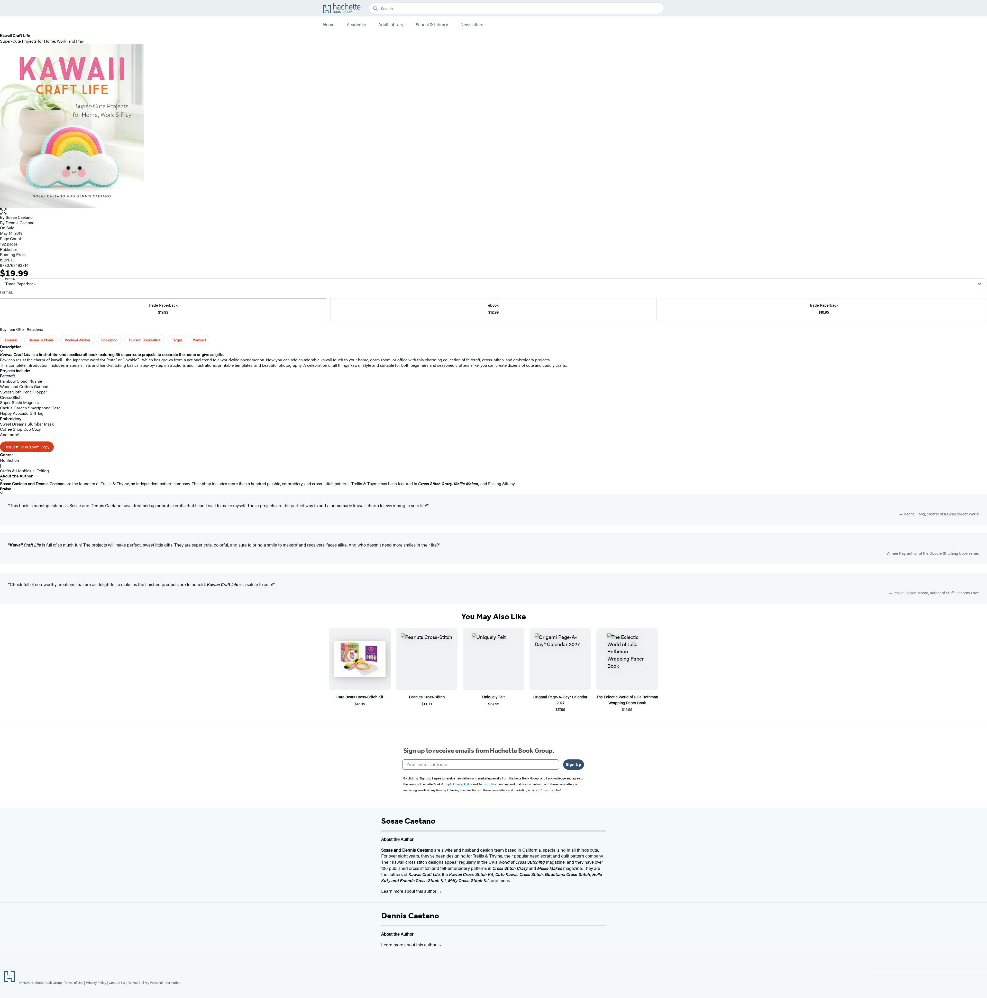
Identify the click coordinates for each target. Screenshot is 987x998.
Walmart (199, 339)
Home (328, 24)
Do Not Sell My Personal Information (153, 982)
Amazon (10, 339)
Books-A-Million (77, 339)
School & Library (432, 24)
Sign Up (573, 764)
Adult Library (390, 24)
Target (177, 339)
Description (11, 346)
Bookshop (109, 339)
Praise (5, 488)
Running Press (13, 254)
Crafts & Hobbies (15, 471)
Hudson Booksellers (145, 339)
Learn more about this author (409, 891)
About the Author (16, 476)
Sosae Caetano (19, 217)
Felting (42, 471)
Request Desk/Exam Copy (26, 446)
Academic (356, 24)
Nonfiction (9, 460)
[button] (493, 211)
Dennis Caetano (410, 915)
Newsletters (471, 24)
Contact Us (117, 982)
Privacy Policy (96, 982)
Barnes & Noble (41, 339)
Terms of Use (73, 982)
